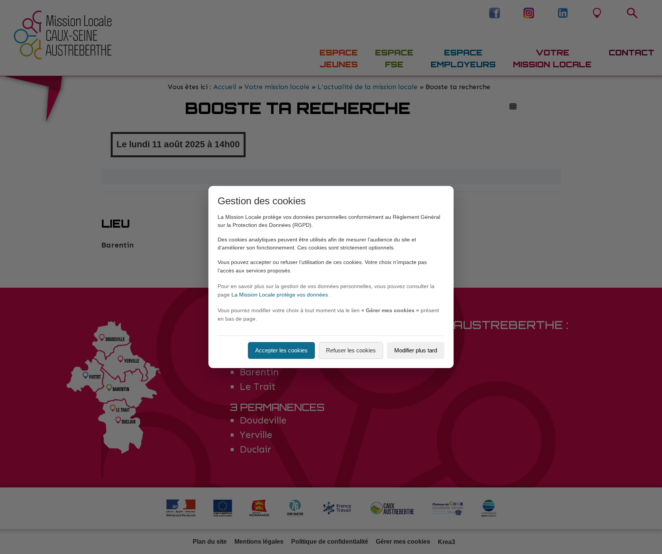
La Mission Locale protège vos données (280, 295)
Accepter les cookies (281, 350)
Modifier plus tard (415, 350)
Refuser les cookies (351, 350)
